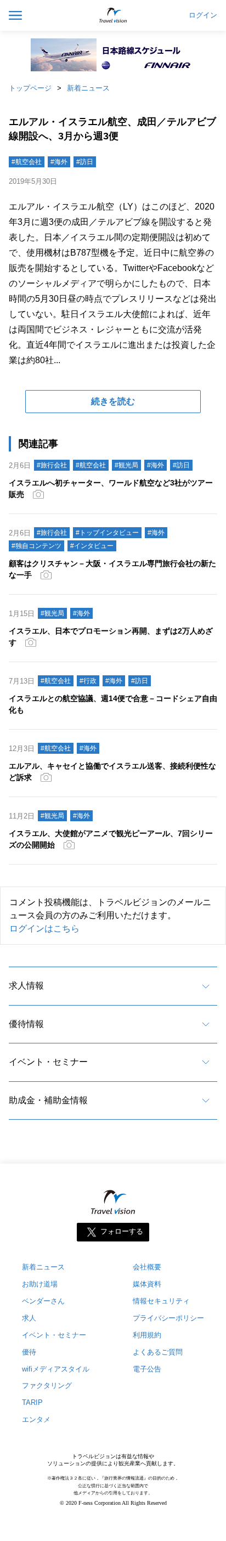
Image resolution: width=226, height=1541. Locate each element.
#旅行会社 (52, 465)
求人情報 (26, 985)
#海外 (58, 162)
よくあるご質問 (158, 1352)
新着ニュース (88, 88)
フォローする (121, 1231)
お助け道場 (40, 1284)
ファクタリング (47, 1385)
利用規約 (147, 1335)
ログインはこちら (44, 928)
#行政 (88, 681)
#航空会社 (27, 162)
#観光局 (126, 465)
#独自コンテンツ (36, 546)
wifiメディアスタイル (55, 1369)
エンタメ (36, 1419)
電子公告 (147, 1369)
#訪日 (84, 162)
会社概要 (147, 1267)
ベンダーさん (43, 1301)
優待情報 (26, 1024)
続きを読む (113, 401)
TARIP (32, 1402)
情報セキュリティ (161, 1301)
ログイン (203, 15)
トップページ (30, 88)
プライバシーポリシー (168, 1318)
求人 (29, 1318)
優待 (29, 1352)
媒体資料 (147, 1284)
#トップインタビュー (107, 533)
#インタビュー (92, 546)
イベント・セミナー (48, 1061)
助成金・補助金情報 (48, 1100)
